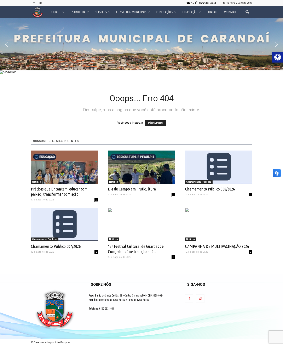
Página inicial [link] (155, 123)
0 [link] (96, 199)
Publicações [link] (164, 12)
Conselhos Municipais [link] (131, 12)
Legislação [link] (189, 12)
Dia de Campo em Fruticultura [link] (132, 188)
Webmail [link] (230, 12)
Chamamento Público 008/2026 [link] (210, 188)
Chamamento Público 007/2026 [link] (56, 246)
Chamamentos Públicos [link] (198, 181)
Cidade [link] (56, 12)
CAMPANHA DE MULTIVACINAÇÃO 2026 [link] (217, 246)
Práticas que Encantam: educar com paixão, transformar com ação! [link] (59, 191)
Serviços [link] (101, 12)
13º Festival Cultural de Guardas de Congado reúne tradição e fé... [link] (136, 249)
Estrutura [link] (78, 12)
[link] (277, 57)
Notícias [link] (36, 181)
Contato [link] (212, 12)
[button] (6, 44)
